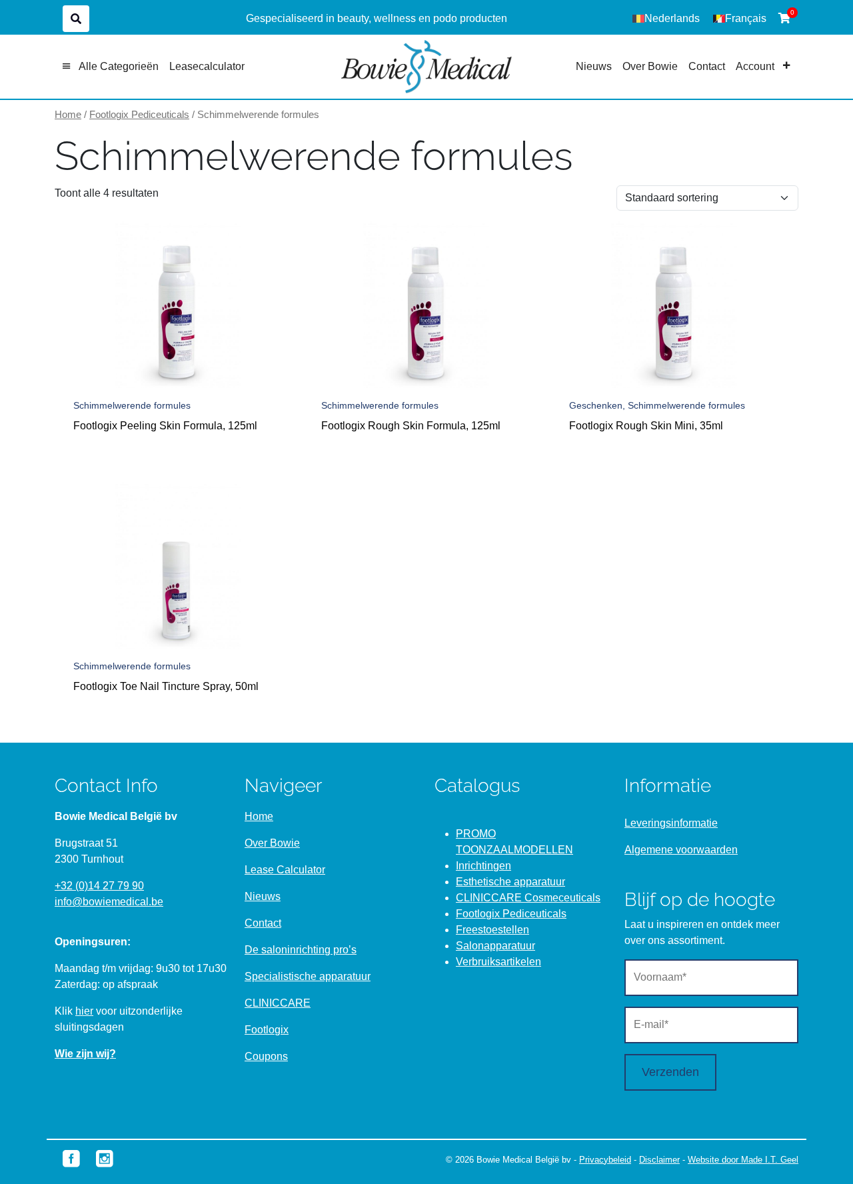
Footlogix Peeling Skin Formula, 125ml (165, 425)
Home (68, 114)
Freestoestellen (492, 929)
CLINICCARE (278, 1003)
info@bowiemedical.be (109, 901)
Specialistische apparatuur (308, 976)
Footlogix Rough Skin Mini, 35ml (646, 425)
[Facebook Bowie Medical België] (71, 1158)
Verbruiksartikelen (498, 961)
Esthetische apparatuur (510, 881)
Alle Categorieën (119, 66)
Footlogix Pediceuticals (139, 114)
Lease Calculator (285, 869)
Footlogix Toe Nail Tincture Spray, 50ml (166, 686)
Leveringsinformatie (671, 823)
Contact (706, 66)
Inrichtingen (483, 865)
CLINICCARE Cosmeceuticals (528, 897)
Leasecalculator (207, 66)
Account (755, 66)
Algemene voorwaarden (681, 849)
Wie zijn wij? (85, 1053)
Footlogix (267, 1029)
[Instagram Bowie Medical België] (104, 1158)
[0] (784, 18)
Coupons (266, 1056)
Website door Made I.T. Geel (743, 1160)
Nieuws (594, 66)
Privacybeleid (605, 1160)
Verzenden (670, 1072)
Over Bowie (650, 66)
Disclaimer (659, 1160)
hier (84, 1011)
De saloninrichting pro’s (301, 949)
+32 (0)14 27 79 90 (99, 885)
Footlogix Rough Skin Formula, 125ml (410, 425)
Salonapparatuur (495, 945)
